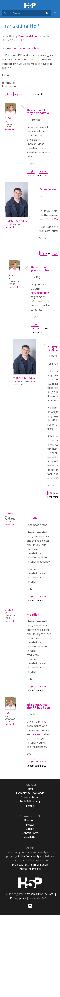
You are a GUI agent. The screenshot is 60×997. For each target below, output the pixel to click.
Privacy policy (18, 898)
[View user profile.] (10, 114)
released (37, 734)
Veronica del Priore (29, 36)
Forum (30, 805)
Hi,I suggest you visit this (40, 268)
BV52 (8, 118)
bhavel (9, 513)
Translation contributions (27, 48)
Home (30, 789)
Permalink (9, 129)
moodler (33, 518)
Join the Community (27, 856)
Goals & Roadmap (30, 801)
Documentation (30, 797)
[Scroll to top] (30, 908)
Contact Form (30, 833)
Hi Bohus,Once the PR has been (38, 706)
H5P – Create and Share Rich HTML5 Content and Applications (30, 5)
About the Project (30, 869)
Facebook (30, 820)
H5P (30, 883)
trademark (33, 894)
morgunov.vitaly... (16, 220)
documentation (40, 293)
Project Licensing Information (30, 864)
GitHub (30, 829)
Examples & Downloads (30, 793)
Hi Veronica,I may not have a (38, 111)
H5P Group (50, 894)
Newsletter (30, 837)
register (18, 94)
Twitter (30, 824)
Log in (6, 94)
